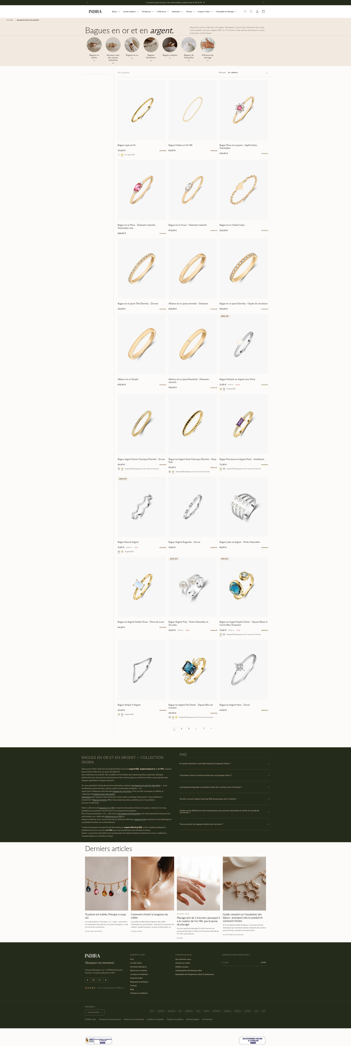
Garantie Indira (136, 978)
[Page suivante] (211, 728)
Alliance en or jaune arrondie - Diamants (188, 303)
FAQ (132, 959)
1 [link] (174, 728)
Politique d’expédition (175, 1019)
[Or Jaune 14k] (122, 154)
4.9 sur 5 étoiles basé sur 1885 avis (110, 988)
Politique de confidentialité (134, 1019)
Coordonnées (207, 1019)
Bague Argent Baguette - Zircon (184, 542)
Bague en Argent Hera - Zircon (235, 704)
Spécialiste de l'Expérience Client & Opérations (194, 974)
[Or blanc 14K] (119, 154)
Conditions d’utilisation (155, 1019)
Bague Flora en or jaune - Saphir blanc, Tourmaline (239, 146)
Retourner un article (138, 970)
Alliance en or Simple (128, 379)
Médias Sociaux (182, 967)
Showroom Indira (182, 963)
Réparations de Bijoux (139, 982)
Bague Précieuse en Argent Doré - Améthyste (242, 459)
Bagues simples (100, 800)
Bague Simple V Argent (129, 704)
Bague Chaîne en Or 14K (181, 145)
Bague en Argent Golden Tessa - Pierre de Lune (141, 621)
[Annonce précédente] (87, 2)
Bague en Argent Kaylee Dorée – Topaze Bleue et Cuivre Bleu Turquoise (244, 623)
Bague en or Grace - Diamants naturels (188, 225)
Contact (133, 985)
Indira (94, 1019)
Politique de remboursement (110, 1019)
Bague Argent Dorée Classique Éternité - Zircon (141, 459)
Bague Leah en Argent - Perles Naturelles (240, 542)
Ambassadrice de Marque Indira (188, 970)
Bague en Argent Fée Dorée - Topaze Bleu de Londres (191, 706)
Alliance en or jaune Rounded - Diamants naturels (189, 381)
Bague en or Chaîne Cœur (232, 225)
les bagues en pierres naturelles (146, 785)
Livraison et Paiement (139, 974)
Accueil (10, 20)
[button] (115, 11)
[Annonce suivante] (264, 2)
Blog (132, 989)
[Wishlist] (245, 12)
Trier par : (223, 72)
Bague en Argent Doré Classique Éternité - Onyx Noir (192, 461)
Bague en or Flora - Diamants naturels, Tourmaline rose (137, 226)
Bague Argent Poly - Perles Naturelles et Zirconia (188, 623)
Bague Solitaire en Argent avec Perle (237, 379)
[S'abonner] (263, 962)
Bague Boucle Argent (128, 542)
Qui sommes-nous (183, 959)
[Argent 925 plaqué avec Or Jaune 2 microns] (221, 389)
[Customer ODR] (252, 1044)
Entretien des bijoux (138, 967)
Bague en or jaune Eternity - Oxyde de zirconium (244, 303)
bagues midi (140, 819)
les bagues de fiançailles (129, 813)
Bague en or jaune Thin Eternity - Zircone (138, 303)
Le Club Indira (136, 963)
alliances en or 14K (113, 816)
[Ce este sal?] (98, 1044)
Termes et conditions (139, 993)
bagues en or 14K (106, 808)
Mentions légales (192, 1019)
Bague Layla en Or (127, 145)
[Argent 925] (224, 389)
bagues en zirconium (122, 791)
